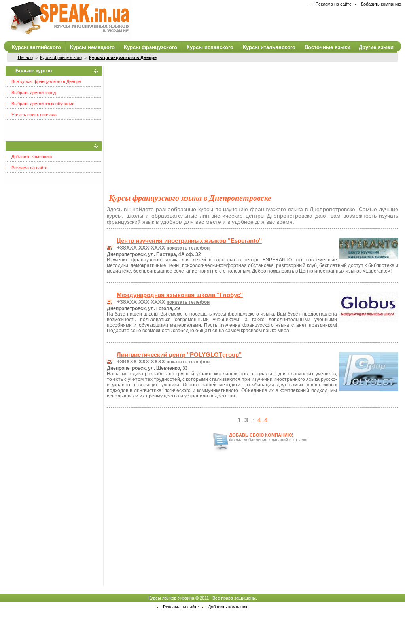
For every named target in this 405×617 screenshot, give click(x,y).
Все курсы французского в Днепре (46, 81)
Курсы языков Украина (171, 598)
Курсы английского (36, 47)
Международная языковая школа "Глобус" (180, 295)
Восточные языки (327, 47)
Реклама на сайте (334, 4)
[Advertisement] (252, 121)
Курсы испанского (210, 47)
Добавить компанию (381, 4)
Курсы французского (150, 47)
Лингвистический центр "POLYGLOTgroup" (179, 355)
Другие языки (376, 47)
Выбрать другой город (33, 92)
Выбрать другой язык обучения (42, 103)
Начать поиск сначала (34, 114)
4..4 (262, 420)
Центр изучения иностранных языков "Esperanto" (189, 241)
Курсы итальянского (269, 47)
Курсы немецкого (92, 47)
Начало (25, 57)
